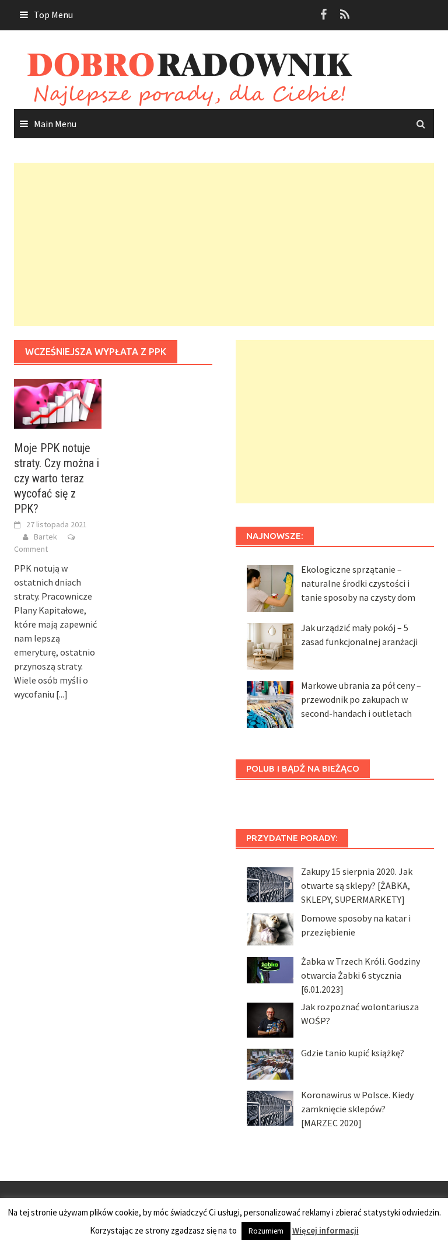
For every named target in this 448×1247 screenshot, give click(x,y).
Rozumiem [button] (266, 1231)
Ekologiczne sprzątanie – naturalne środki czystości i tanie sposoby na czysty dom (358, 583)
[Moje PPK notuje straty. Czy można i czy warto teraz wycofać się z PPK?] (58, 402)
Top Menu (53, 14)
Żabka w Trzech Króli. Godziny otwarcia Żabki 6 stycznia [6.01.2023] (360, 975)
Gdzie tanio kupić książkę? (352, 1053)
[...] (62, 694)
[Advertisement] (224, 244)
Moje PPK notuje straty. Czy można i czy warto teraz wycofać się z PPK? (56, 478)
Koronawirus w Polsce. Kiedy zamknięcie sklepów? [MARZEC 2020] (357, 1109)
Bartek (45, 536)
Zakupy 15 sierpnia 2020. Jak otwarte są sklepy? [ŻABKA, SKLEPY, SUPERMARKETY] (356, 885)
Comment (31, 549)
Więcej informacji (325, 1230)
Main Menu (55, 123)
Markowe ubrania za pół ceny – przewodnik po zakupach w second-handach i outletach (361, 699)
